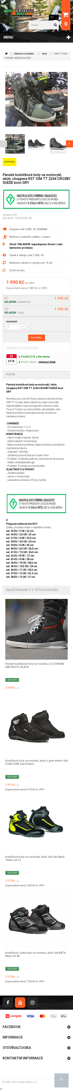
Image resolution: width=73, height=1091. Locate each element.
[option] (36, 99)
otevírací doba (46, 362)
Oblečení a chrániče (24, 53)
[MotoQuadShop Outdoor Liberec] (18, 13)
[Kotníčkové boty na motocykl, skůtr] (36, 822)
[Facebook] (8, 1002)
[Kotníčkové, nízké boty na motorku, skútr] (36, 918)
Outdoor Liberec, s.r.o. (27, 1082)
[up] (61, 1080)
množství (11, 321)
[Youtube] (20, 1002)
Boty (44, 53)
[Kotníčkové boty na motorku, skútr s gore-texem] (36, 726)
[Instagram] (32, 1002)
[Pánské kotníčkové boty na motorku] (36, 629)
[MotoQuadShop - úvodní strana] (6, 54)
